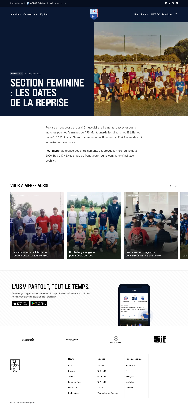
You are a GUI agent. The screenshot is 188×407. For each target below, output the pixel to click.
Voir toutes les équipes (107, 393)
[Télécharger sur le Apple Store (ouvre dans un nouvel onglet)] (20, 303)
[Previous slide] (170, 186)
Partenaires (73, 393)
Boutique (167, 14)
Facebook (130, 365)
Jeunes (71, 376)
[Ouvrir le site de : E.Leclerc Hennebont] (28, 340)
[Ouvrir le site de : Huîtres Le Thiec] (72, 340)
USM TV (155, 14)
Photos (144, 14)
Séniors (71, 371)
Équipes (44, 14)
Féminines (72, 387)
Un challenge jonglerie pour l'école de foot (82, 254)
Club (70, 365)
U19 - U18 (101, 371)
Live (136, 14)
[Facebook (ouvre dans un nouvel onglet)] (166, 3)
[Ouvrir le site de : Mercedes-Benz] (116, 340)
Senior (100, 387)
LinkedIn (129, 387)
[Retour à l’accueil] (94, 14)
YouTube (130, 382)
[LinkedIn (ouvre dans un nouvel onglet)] (177, 3)
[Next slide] (176, 186)
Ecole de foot (74, 382)
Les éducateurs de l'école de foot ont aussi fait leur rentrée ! (31, 254)
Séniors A (101, 365)
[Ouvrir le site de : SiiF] (160, 340)
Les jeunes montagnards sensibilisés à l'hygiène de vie (143, 254)
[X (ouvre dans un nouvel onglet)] (170, 3)
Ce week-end (30, 14)
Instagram (130, 376)
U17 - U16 (101, 376)
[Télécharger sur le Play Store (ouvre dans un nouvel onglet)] (38, 303)
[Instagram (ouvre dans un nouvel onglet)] (173, 3)
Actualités (15, 14)
